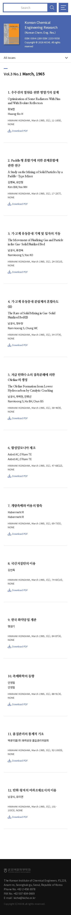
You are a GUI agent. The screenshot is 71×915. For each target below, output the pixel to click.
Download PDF (20, 130)
